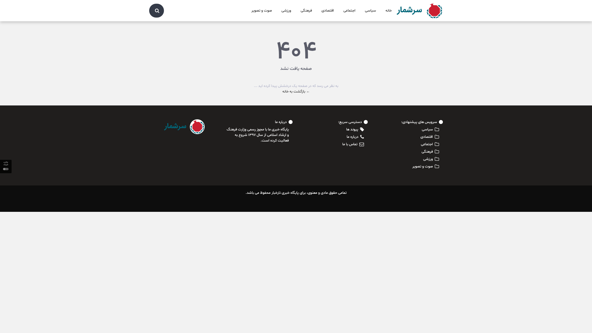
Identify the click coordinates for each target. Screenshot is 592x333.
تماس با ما (350, 144)
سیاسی (370, 10)
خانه (388, 10)
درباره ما (352, 136)
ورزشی (286, 10)
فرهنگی (306, 10)
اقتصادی (327, 10)
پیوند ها (352, 129)
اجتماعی (349, 10)
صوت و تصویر (261, 10)
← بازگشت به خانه (296, 91)
